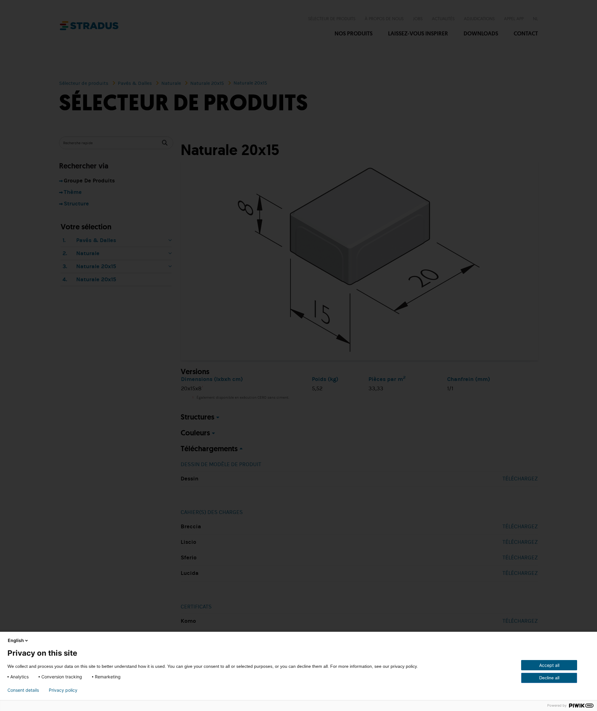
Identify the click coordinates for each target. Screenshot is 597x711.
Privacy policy (63, 690)
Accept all (549, 665)
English (16, 640)
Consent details (23, 690)
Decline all (549, 677)
